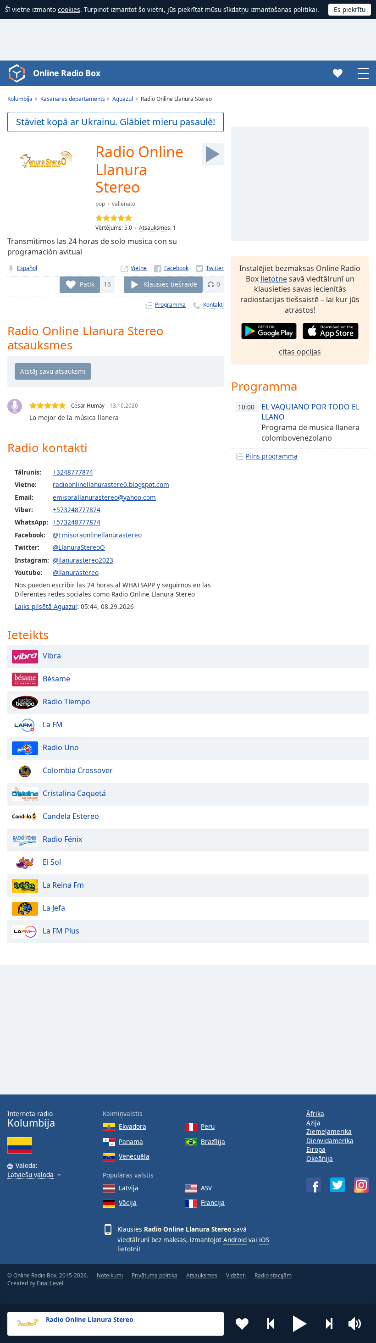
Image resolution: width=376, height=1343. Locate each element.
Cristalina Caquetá (74, 794)
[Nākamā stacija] (329, 1324)
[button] (300, 1324)
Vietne (139, 268)
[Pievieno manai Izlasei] (242, 1324)
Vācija (128, 1202)
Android (235, 1239)
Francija (213, 1202)
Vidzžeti (236, 1275)
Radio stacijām (273, 1275)
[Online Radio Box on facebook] (313, 1184)
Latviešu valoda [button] (30, 1175)
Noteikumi (110, 1275)
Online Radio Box (66, 72)
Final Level (50, 1283)
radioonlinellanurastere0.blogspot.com (111, 484)
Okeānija (319, 1158)
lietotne (273, 279)
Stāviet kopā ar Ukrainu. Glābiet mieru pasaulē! (115, 122)
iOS (264, 1239)
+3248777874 (73, 472)
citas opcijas (300, 352)
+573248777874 (76, 509)
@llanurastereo (76, 572)
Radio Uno (61, 748)
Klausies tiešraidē (170, 284)
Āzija (313, 1122)
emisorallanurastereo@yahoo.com (104, 497)
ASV (206, 1187)
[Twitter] (210, 268)
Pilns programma (272, 456)
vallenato (123, 204)
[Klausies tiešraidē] (213, 154)
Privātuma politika (154, 1275)
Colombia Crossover (78, 771)
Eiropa (316, 1149)
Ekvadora (132, 1126)
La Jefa (54, 908)
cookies (69, 9)
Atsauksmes (154, 228)
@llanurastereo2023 (83, 560)
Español (27, 268)
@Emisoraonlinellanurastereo (97, 535)
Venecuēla (134, 1156)
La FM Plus (61, 931)
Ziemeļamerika (329, 1131)
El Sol (52, 862)
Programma (170, 305)
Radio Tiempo (66, 702)
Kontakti (213, 305)
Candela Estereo (71, 817)
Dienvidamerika (330, 1140)
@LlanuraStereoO (79, 547)
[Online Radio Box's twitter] (337, 1184)
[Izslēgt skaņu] (357, 1324)
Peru (208, 1126)
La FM (53, 725)
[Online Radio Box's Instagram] (361, 1185)
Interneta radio (31, 1119)
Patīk (87, 284)
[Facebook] (171, 268)
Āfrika (315, 1113)
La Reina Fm (63, 885)
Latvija (128, 1187)
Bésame (56, 679)
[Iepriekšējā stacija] (271, 1324)
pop (100, 204)
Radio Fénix (62, 840)
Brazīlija (213, 1141)
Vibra (52, 656)
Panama (131, 1141)
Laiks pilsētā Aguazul (46, 606)
